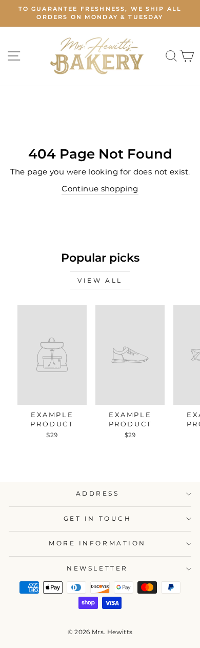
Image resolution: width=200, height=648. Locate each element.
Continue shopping (100, 188)
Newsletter (97, 568)
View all (100, 280)
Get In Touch (97, 518)
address (97, 493)
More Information (97, 543)
